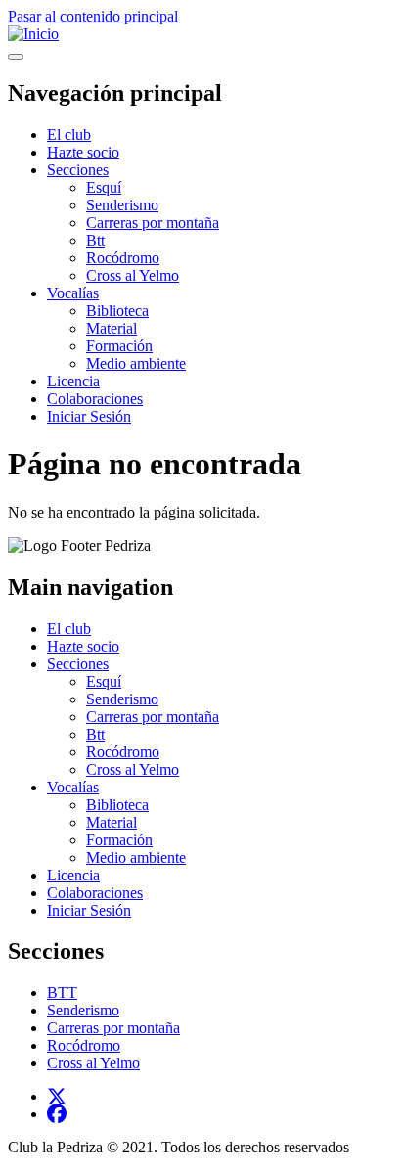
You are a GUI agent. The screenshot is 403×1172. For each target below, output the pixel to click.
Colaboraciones (95, 398)
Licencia (73, 381)
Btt (95, 240)
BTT (62, 992)
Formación (119, 346)
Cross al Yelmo (132, 275)
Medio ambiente (136, 363)
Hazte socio (83, 152)
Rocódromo (122, 257)
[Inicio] (33, 33)
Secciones (78, 169)
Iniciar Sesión (89, 416)
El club (69, 134)
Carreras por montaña (152, 222)
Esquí (103, 187)
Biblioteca (117, 310)
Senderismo (122, 205)
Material (111, 328)
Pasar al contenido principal (93, 16)
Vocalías (73, 293)
